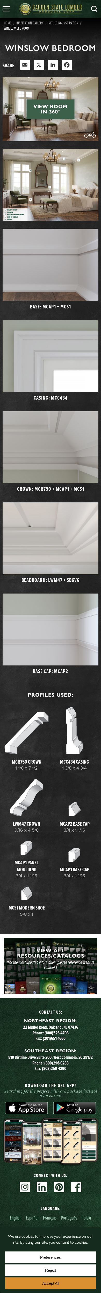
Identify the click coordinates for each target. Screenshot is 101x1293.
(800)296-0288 (56, 1063)
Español (32, 1217)
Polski (86, 1217)
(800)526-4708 (57, 1032)
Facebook (76, 1187)
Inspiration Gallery (30, 23)
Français (49, 1217)
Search (94, 9)
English (15, 1217)
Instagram (25, 1187)
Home (7, 23)
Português (69, 1217)
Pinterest (59, 1187)
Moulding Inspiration (63, 23)
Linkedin (42, 1187)
